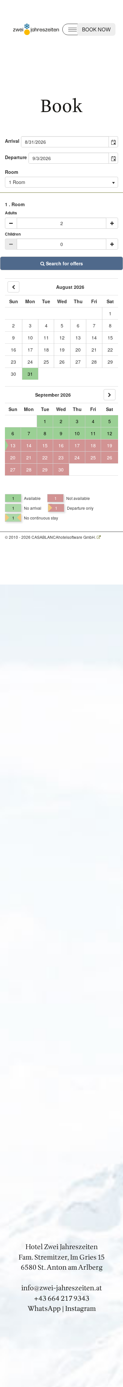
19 (62, 349)
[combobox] (65, 142)
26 (62, 361)
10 (30, 337)
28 (94, 361)
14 (94, 337)
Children (13, 234)
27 (78, 361)
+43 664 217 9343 (61, 1298)
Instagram (80, 1309)
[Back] (13, 286)
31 (30, 374)
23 (13, 361)
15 (110, 337)
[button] (113, 142)
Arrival (12, 141)
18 (46, 349)
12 (62, 337)
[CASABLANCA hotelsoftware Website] (99, 537)
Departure (16, 157)
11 (46, 337)
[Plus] (112, 223)
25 (46, 361)
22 (110, 349)
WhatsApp (44, 1309)
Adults (11, 213)
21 (94, 349)
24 (30, 361)
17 (30, 349)
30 (13, 374)
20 (78, 349)
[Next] (109, 394)
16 (13, 349)
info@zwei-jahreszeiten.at (61, 1288)
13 (78, 337)
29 (110, 361)
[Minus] (11, 223)
